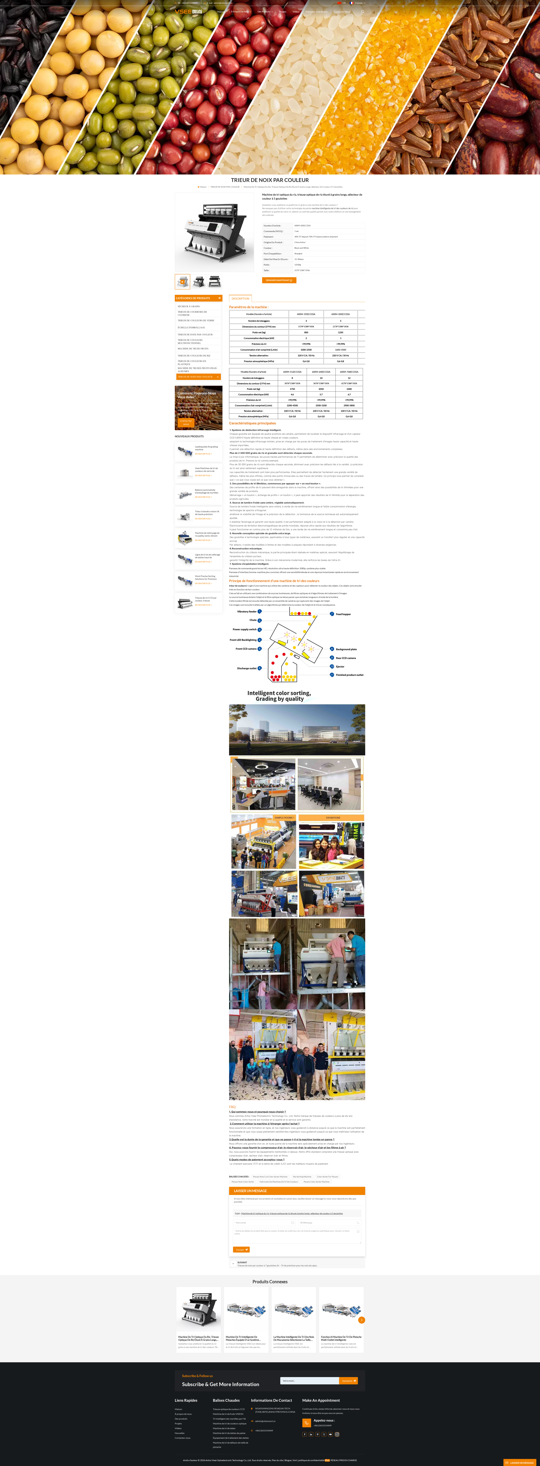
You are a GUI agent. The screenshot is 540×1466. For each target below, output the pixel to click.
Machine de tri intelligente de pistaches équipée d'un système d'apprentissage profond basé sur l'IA (245, 1338)
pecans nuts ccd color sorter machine (270, 1176)
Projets (282, 11)
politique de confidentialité (311, 1460)
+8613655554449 (264, 1430)
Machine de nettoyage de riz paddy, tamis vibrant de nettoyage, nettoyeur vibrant (207, 534)
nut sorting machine (302, 1176)
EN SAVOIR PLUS (203, 454)
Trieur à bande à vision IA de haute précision (207, 512)
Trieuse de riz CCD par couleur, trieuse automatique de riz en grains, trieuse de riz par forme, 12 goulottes (206, 599)
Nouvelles (179, 1433)
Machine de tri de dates (224, 1428)
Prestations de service (317, 11)
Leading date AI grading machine (206, 448)
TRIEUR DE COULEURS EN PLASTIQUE (192, 362)
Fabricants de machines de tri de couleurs (279, 1181)
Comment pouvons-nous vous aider (197, 395)
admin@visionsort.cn (265, 1421)
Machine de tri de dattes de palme (229, 1433)
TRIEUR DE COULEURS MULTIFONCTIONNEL (190, 341)
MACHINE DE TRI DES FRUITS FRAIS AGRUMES (197, 369)
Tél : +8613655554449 (187, 3)
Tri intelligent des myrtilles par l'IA (229, 1418)
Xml (295, 1460)
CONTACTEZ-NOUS (186, 423)
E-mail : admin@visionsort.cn (219, 3)
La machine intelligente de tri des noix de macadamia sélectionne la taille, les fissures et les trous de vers (294, 1338)
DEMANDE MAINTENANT (278, 280)
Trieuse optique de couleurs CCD (229, 1409)
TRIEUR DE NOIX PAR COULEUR (225, 187)
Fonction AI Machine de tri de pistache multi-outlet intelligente (341, 1338)
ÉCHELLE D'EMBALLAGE (191, 327)
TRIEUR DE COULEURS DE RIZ (194, 355)
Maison (221, 11)
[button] (361, 1320)
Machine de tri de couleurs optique (229, 1423)
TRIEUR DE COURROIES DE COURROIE (192, 313)
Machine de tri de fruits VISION (228, 1414)
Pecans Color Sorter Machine (316, 1181)
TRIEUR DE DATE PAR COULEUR (195, 334)
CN (344, 3)
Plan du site (278, 1460)
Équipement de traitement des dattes (231, 1437)
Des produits (264, 11)
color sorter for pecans (327, 1176)
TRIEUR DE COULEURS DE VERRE (196, 320)
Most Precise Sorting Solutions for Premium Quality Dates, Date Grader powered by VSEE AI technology (207, 577)
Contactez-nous (342, 11)
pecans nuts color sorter (243, 1181)
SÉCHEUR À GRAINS (189, 306)
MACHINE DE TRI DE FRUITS (193, 348)
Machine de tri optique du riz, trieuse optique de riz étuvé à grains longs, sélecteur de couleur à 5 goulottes (292, 1213)
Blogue (288, 1460)
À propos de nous (240, 11)
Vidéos (296, 11)
